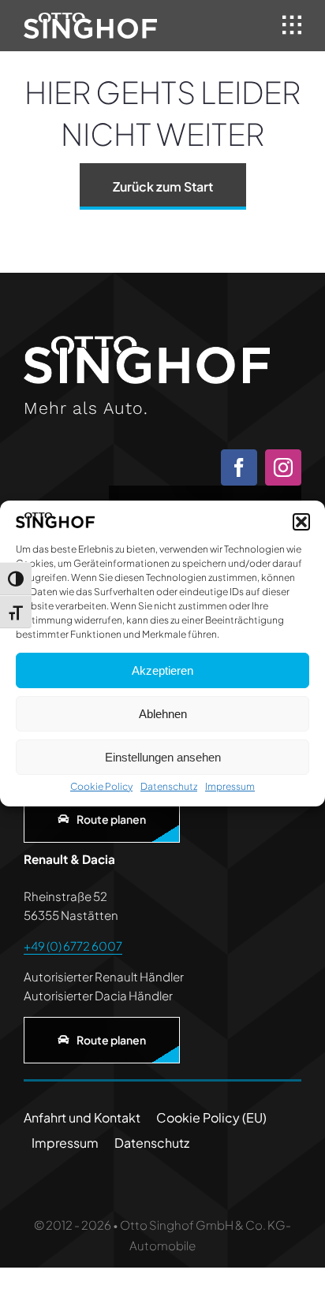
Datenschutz (168, 786)
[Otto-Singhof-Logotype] (90, 18)
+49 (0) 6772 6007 (73, 945)
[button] (301, 522)
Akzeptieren (162, 670)
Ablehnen (163, 714)
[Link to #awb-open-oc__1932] (291, 25)
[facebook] (239, 467)
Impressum (230, 786)
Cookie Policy (101, 786)
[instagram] (283, 467)
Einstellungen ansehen (163, 757)
